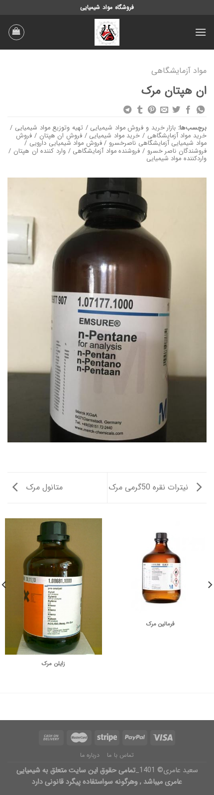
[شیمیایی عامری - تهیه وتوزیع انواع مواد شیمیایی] (107, 32)
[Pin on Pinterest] (152, 110)
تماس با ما (120, 755)
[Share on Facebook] (188, 110)
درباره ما (90, 755)
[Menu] (201, 32)
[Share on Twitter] (176, 110)
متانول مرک (43, 487)
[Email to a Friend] (164, 110)
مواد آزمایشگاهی (179, 70)
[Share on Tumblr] (139, 110)
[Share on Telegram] (127, 110)
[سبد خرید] (16, 32)
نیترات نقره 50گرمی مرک (149, 487)
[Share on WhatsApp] (201, 110)
